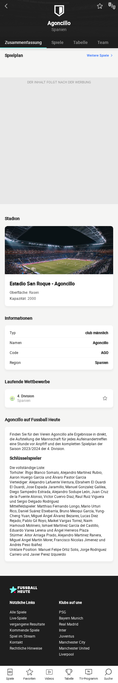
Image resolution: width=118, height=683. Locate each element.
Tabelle (80, 42)
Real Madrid (68, 624)
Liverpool (66, 654)
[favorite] (100, 6)
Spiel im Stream (22, 636)
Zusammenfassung (23, 42)
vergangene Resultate (27, 624)
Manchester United (74, 648)
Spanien (101, 362)
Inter (62, 630)
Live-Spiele (18, 618)
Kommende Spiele (24, 630)
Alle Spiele (18, 612)
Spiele (57, 42)
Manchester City (72, 642)
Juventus (66, 636)
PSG (62, 612)
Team (102, 42)
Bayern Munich (71, 618)
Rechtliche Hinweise (26, 648)
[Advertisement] (59, 145)
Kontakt (16, 642)
